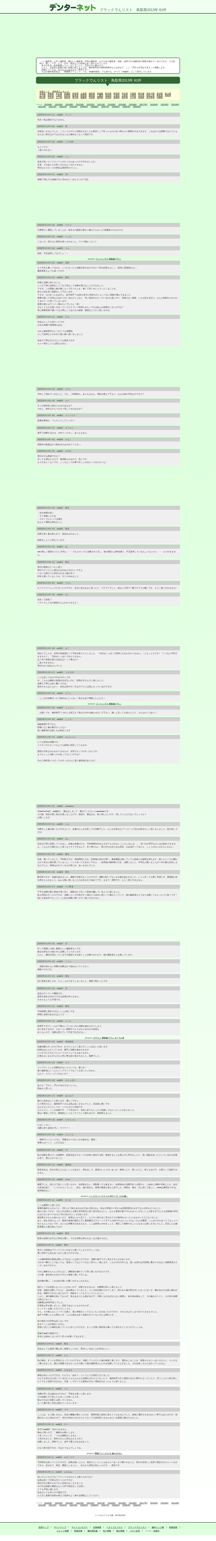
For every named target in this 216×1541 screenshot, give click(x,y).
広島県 (51, 98)
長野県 (67, 96)
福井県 (51, 96)
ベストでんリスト (114, 1527)
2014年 (175, 104)
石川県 (42, 96)
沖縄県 (160, 98)
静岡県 (84, 96)
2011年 (63, 107)
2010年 (73, 107)
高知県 (92, 98)
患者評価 (78, 1531)
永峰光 (156, 1531)
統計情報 (120, 1531)
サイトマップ (60, 1527)
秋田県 (75, 93)
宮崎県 (141, 98)
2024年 (69, 104)
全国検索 (97, 1527)
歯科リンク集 (158, 1527)
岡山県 (42, 98)
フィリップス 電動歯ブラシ (108, 259)
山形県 (84, 93)
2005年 (126, 107)
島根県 (168, 96)
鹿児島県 (150, 98)
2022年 (90, 104)
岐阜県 (75, 96)
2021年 (101, 104)
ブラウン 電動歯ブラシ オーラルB (108, 1038)
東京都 (141, 93)
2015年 (164, 104)
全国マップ (44, 91)
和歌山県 (150, 96)
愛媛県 (84, 98)
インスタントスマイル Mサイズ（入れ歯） (108, 1196)
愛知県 (92, 96)
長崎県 (116, 98)
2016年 (154, 104)
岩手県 (59, 93)
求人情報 (107, 1531)
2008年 (94, 107)
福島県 (92, 93)
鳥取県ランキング (60, 91)
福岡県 (100, 98)
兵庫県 (133, 96)
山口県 (59, 98)
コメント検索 (63, 1531)
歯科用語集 (92, 1531)
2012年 (52, 107)
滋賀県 (108, 96)
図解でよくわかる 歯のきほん (108, 1453)
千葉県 (133, 93)
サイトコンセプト (66, 70)
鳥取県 (160, 96)
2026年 (48, 104)
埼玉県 (125, 93)
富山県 (168, 93)
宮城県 (67, 93)
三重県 (100, 96)
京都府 (116, 96)
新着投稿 (173, 1527)
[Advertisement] (108, 35)
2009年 (84, 107)
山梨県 (59, 96)
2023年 (80, 104)
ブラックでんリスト (137, 1527)
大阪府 (125, 96)
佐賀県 (108, 98)
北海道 (42, 93)
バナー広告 (135, 1531)
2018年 (132, 104)
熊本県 (125, 98)
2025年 (58, 104)
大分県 (133, 98)
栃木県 (108, 93)
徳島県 (67, 98)
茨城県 (100, 93)
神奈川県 (150, 93)
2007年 (105, 107)
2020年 (111, 104)
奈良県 (141, 96)
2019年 (122, 104)
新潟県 (160, 93)
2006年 (115, 107)
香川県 (75, 98)
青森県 (51, 93)
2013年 (42, 107)
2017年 (143, 104)
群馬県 (116, 93)
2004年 (137, 107)
